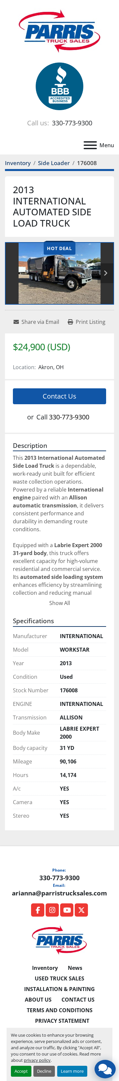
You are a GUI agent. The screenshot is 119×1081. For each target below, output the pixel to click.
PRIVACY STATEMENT (62, 1020)
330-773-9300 (71, 122)
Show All (59, 603)
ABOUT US (38, 999)
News (75, 968)
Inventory (45, 968)
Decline (44, 1071)
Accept (21, 1071)
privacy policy (37, 1060)
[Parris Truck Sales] (59, 939)
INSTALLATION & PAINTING (59, 989)
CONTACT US (78, 999)
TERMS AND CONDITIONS (60, 1010)
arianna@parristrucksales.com (59, 892)
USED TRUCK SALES (59, 978)
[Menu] (90, 145)
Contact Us (59, 396)
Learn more (72, 1071)
